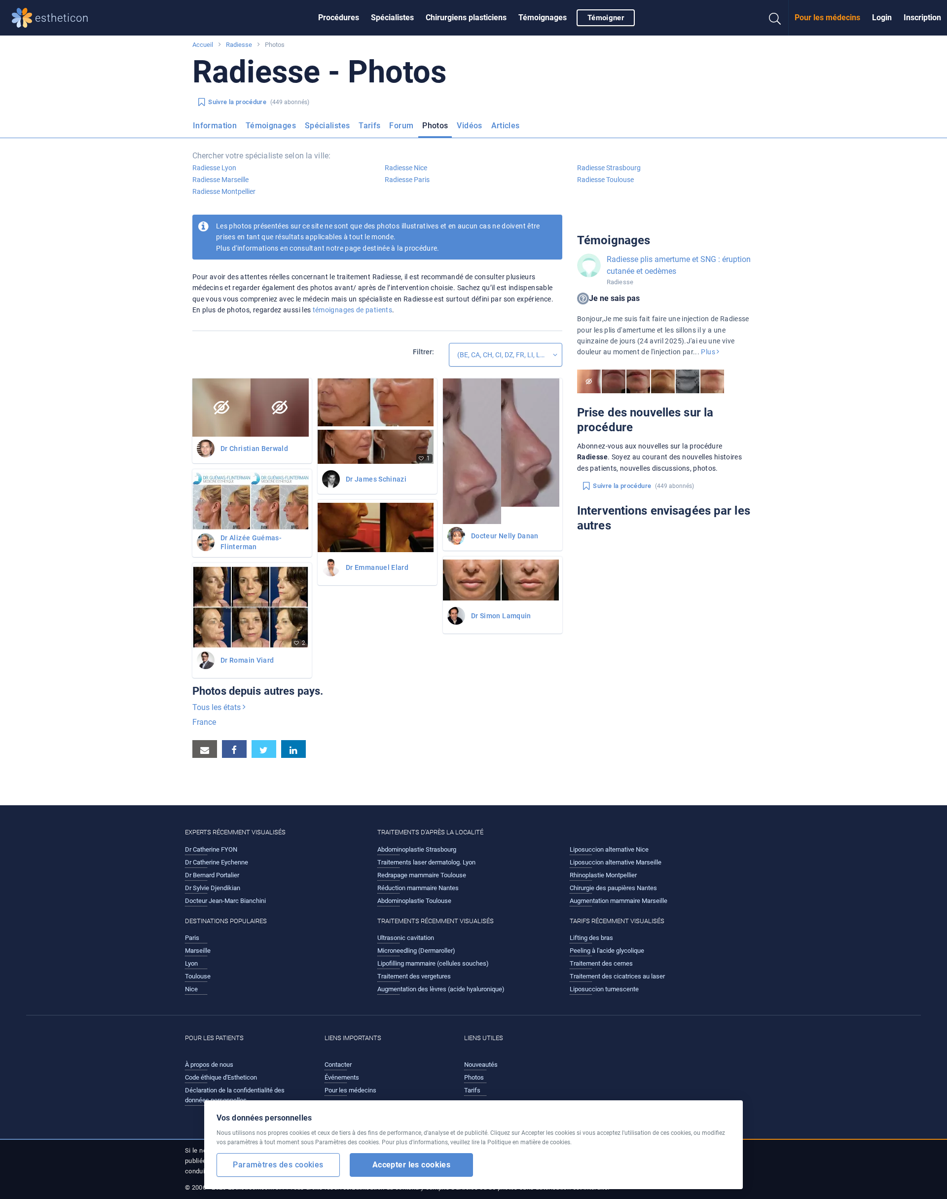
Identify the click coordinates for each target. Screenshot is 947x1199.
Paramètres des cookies (278, 1164)
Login (882, 17)
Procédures (338, 17)
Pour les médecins (827, 17)
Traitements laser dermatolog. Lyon (426, 862)
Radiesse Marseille (220, 180)
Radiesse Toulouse (605, 180)
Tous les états (217, 707)
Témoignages (542, 17)
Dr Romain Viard (247, 660)
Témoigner (605, 17)
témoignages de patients (352, 310)
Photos (435, 125)
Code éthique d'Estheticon (221, 1077)
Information (215, 125)
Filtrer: (423, 352)
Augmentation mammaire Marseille (618, 900)
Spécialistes (392, 17)
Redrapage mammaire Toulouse (421, 875)
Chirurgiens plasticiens (466, 17)
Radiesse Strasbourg (609, 168)
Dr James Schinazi (376, 479)
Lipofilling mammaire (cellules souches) (433, 963)
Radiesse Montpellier (223, 191)
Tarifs (369, 125)
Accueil (202, 44)
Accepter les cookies (411, 1164)
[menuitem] (338, 18)
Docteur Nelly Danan (505, 536)
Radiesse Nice (406, 168)
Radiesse (239, 44)
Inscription (922, 17)
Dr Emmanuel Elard (377, 567)
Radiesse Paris (407, 180)
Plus (709, 352)
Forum (401, 125)
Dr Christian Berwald (254, 448)
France (204, 722)
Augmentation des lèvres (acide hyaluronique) (441, 989)
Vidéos (469, 125)
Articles (505, 125)
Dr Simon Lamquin (501, 616)
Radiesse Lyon (214, 168)
